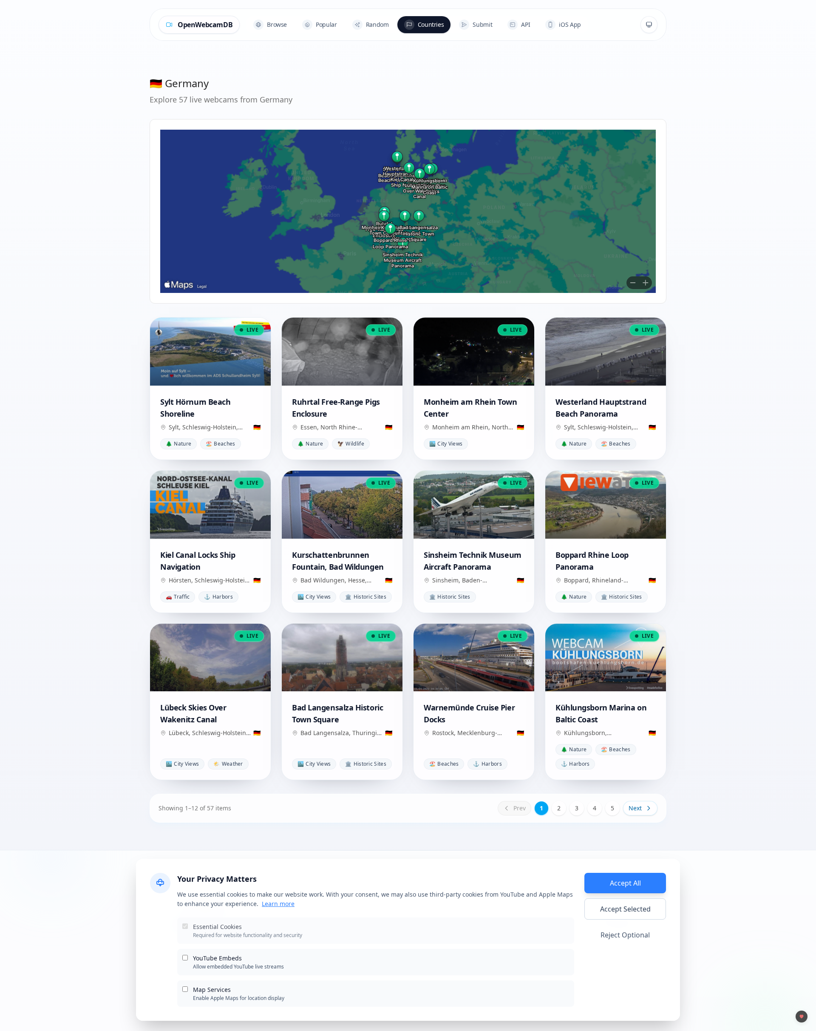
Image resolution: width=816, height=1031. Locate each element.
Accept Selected (625, 909)
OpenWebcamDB (205, 24)
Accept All (625, 883)
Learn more (278, 904)
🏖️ (220, 443)
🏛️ (365, 596)
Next (635, 808)
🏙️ (445, 443)
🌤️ (228, 763)
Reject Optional (625, 935)
